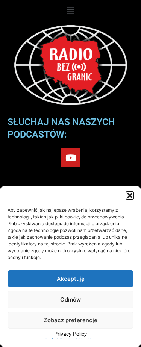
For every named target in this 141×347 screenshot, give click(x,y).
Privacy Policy (70, 334)
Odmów (70, 299)
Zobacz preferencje (70, 320)
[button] (129, 195)
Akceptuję (71, 278)
